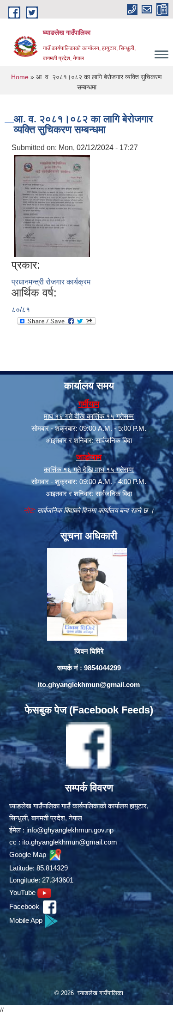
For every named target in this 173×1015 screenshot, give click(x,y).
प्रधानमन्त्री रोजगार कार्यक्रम (51, 282)
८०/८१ (21, 310)
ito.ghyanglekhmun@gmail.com (89, 684)
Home (20, 77)
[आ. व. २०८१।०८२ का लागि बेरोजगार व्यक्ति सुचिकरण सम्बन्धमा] (52, 206)
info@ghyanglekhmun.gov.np (69, 830)
